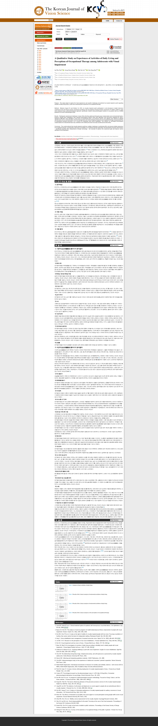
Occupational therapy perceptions (81, 136)
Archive (39, 72)
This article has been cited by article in (66, 139)
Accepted (78, 95)
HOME (107, 21)
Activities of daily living (67, 136)
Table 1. (71, 585)
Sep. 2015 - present (42, 48)
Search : (59, 34)
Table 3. (71, 603)
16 (86, 532)
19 (101, 550)
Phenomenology (95, 136)
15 (116, 235)
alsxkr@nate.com (80, 91)
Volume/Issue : (60, 29)
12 (56, 201)
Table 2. (71, 594)
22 (88, 559)
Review (67, 95)
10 (99, 189)
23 (82, 567)
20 (102, 550)
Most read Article (41, 43)
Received (57, 95)
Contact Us (119, 21)
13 (58, 201)
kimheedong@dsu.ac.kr (71, 94)
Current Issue (40, 45)
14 (110, 231)
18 (83, 542)
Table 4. (71, 612)
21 (86, 559)
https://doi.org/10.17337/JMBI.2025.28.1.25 (69, 53)
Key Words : (58, 136)
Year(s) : (59, 31)
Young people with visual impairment (109, 136)
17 (87, 532)
